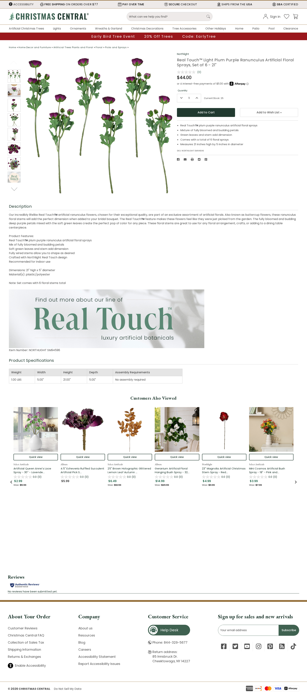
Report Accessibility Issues (99, 664)
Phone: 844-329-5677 (169, 642)
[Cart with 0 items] (295, 16)
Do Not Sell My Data (67, 689)
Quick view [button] (36, 457)
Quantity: (183, 90)
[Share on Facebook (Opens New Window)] (178, 159)
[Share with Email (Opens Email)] (185, 159)
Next (14, 189)
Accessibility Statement (97, 656)
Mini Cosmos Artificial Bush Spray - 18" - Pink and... (271, 470)
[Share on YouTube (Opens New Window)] (247, 646)
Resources (86, 635)
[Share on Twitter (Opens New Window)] (199, 159)
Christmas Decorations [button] (147, 28)
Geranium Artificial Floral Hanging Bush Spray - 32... (177, 470)
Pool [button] (271, 28)
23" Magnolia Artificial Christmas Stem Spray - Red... (224, 470)
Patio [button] (255, 28)
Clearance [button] (290, 28)
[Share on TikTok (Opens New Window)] (293, 646)
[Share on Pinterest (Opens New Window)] (206, 159)
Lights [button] (57, 28)
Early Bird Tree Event (113, 36)
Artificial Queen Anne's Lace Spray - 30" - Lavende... (36, 470)
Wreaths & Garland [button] (108, 28)
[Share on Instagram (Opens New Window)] (258, 646)
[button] (21, 4)
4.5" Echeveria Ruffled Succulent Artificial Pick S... (83, 470)
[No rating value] (187, 72)
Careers (84, 649)
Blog (81, 642)
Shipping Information (24, 649)
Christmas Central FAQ (26, 635)
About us (85, 628)
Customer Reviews (22, 628)
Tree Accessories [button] (184, 28)
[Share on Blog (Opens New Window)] (282, 646)
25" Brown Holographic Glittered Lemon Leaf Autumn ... (130, 470)
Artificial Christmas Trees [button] (26, 28)
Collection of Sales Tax (26, 642)
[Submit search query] (208, 16)
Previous (14, 62)
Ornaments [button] (78, 28)
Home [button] (239, 28)
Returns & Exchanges (24, 656)
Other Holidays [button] (215, 28)
